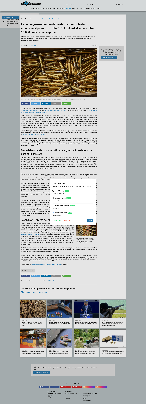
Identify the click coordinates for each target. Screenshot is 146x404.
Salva (90, 220)
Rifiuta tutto (67, 220)
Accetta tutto (57, 220)
